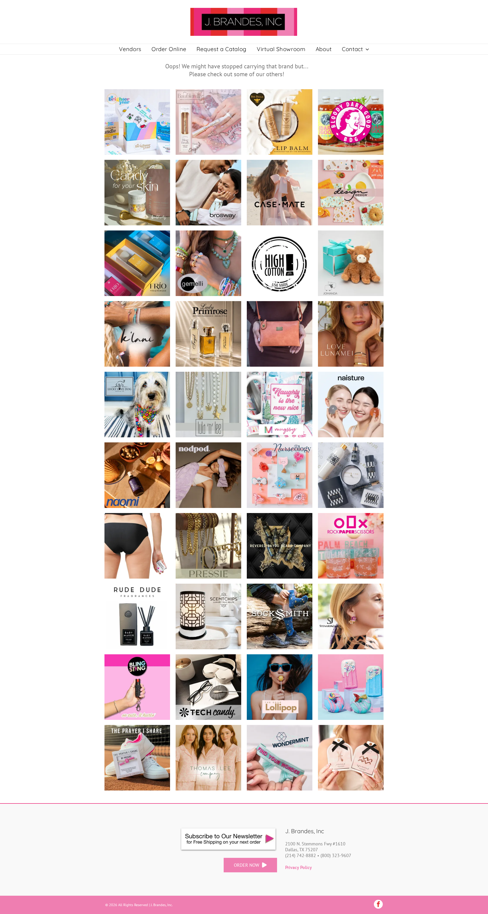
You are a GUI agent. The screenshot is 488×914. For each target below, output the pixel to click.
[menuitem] (130, 49)
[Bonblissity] (137, 192)
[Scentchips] (208, 616)
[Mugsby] (280, 404)
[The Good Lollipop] (280, 687)
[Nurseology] (280, 475)
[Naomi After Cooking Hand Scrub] (137, 475)
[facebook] (378, 905)
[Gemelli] (208, 263)
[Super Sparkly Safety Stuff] (137, 687)
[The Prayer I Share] (137, 758)
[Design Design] (351, 192)
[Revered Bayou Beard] (280, 546)
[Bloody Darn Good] (351, 122)
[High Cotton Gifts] (280, 263)
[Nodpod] (208, 475)
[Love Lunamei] (351, 334)
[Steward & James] (351, 616)
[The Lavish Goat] (351, 687)
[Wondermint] (280, 758)
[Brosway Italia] (208, 192)
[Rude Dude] (137, 616)
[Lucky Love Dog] (137, 404)
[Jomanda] (351, 263)
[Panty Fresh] (137, 546)
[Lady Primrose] (208, 334)
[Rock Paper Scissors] (351, 546)
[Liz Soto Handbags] (280, 334)
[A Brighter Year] (137, 122)
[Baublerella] (208, 122)
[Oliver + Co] (351, 475)
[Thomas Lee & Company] (208, 758)
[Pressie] (208, 546)
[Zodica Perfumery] (351, 758)
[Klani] (137, 334)
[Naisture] (351, 404)
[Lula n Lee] (208, 404)
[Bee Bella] (280, 122)
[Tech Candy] (208, 687)
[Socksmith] (280, 616)
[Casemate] (280, 192)
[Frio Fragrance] (137, 263)
